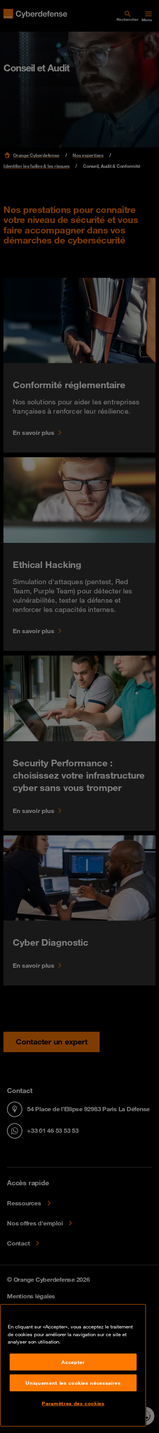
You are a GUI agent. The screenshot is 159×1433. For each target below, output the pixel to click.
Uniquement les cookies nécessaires (72, 1383)
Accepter (73, 1362)
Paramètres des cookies (73, 1403)
